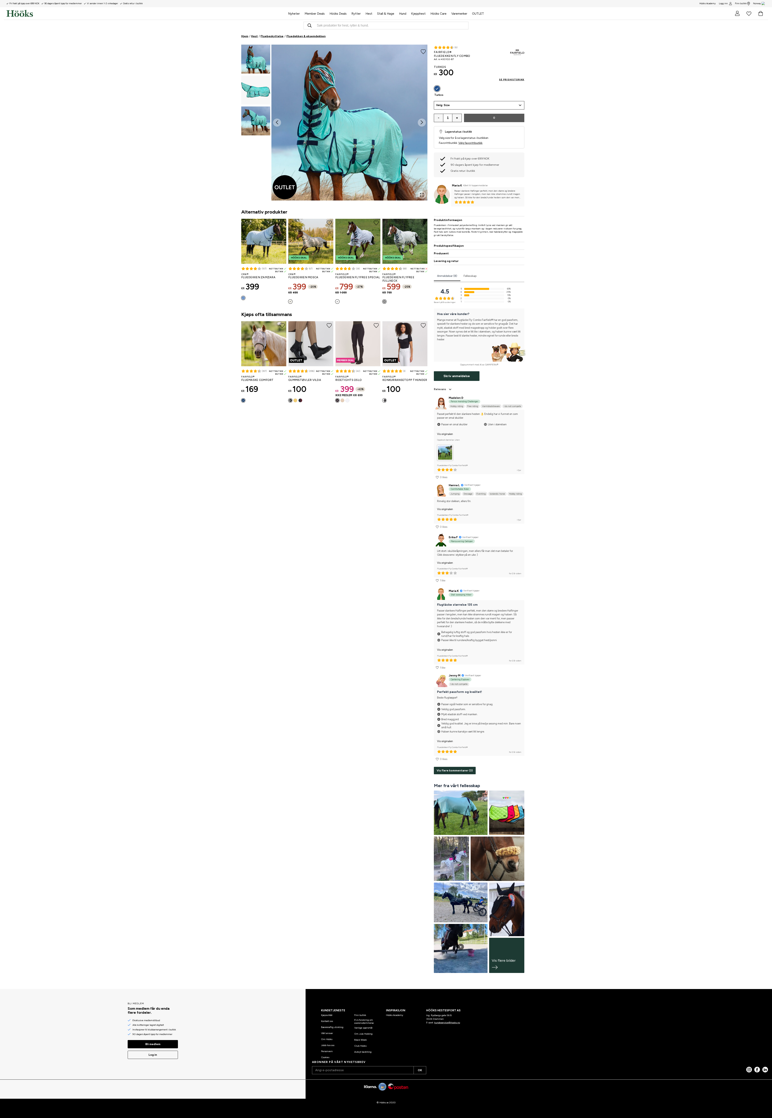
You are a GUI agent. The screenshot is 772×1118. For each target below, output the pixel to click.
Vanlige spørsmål (363, 1027)
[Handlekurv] (761, 13)
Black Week (360, 1039)
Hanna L (454, 485)
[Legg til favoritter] (423, 51)
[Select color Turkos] (437, 88)
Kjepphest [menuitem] (418, 13)
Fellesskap (470, 276)
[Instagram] (749, 1069)
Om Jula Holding (363, 1033)
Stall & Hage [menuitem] (385, 13)
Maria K (457, 185)
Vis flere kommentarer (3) (455, 770)
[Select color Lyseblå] (243, 298)
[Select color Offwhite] (290, 302)
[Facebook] (757, 1069)
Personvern (327, 1051)
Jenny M (454, 675)
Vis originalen (445, 434)
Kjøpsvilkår (327, 1015)
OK (420, 1070)
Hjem (244, 36)
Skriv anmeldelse (456, 376)
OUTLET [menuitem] (478, 13)
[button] (255, 59)
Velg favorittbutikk (470, 143)
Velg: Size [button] (443, 105)
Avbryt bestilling (363, 1051)
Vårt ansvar (327, 1033)
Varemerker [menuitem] (459, 13)
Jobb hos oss (327, 1045)
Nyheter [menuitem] (294, 13)
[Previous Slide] (277, 123)
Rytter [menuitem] (356, 13)
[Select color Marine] (243, 400)
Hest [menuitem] (368, 13)
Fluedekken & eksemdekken (306, 36)
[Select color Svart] (290, 400)
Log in (153, 1055)
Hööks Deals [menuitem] (338, 13)
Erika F (453, 537)
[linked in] (765, 1069)
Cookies (325, 1057)
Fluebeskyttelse (272, 36)
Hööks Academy (394, 1015)
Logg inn (723, 3)
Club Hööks (360, 1045)
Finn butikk (741, 3)
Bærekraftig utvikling (332, 1027)
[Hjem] (146, 13)
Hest (254, 36)
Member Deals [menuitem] (315, 13)
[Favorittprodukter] (749, 13)
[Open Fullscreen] (422, 195)
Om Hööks (326, 1039)
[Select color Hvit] (337, 302)
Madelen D (456, 398)
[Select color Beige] (342, 400)
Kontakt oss (327, 1021)
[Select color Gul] (295, 400)
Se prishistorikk (511, 79)
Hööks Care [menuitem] (438, 13)
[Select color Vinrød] (300, 400)
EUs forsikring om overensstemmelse (364, 1021)
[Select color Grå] (384, 302)
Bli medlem (152, 1044)
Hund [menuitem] (402, 13)
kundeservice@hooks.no (447, 1022)
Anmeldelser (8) (447, 276)
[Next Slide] (422, 123)
